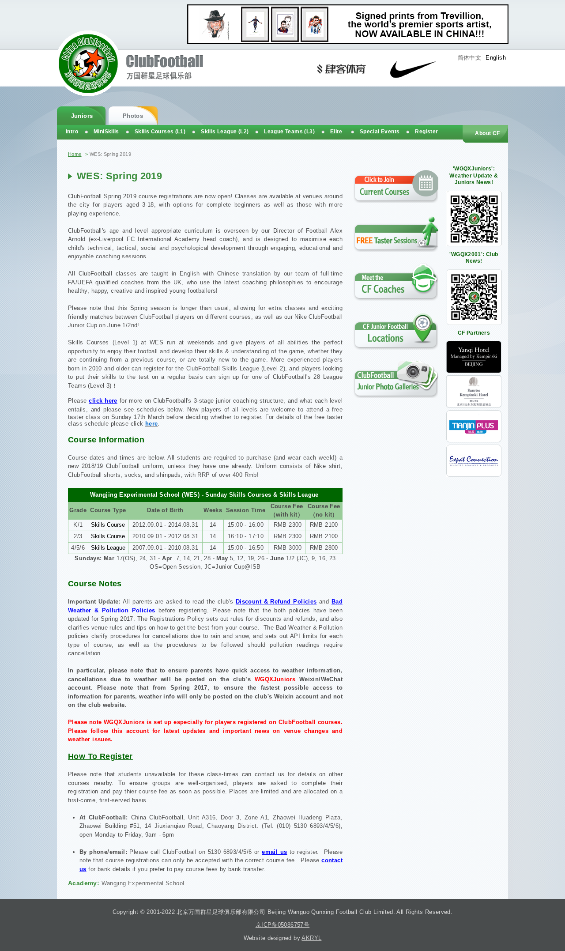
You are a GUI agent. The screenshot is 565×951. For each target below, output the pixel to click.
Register (426, 131)
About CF (487, 133)
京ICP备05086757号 (282, 924)
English (496, 57)
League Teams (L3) (289, 131)
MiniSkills (106, 131)
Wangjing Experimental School (143, 883)
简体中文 (470, 57)
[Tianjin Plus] (473, 440)
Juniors (82, 116)
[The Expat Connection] (473, 475)
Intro (72, 131)
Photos (133, 116)
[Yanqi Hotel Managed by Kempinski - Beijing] (473, 371)
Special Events (379, 131)
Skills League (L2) (225, 131)
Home (75, 154)
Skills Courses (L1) (160, 131)
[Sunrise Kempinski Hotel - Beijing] (473, 405)
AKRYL (311, 938)
